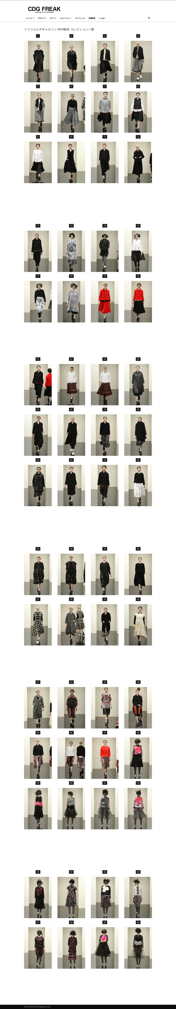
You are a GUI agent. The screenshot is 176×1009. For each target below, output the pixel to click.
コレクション (65, 18)
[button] (149, 18)
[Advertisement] (88, 203)
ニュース (29, 18)
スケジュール (80, 18)
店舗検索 (91, 18)
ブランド (53, 18)
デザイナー (42, 18)
